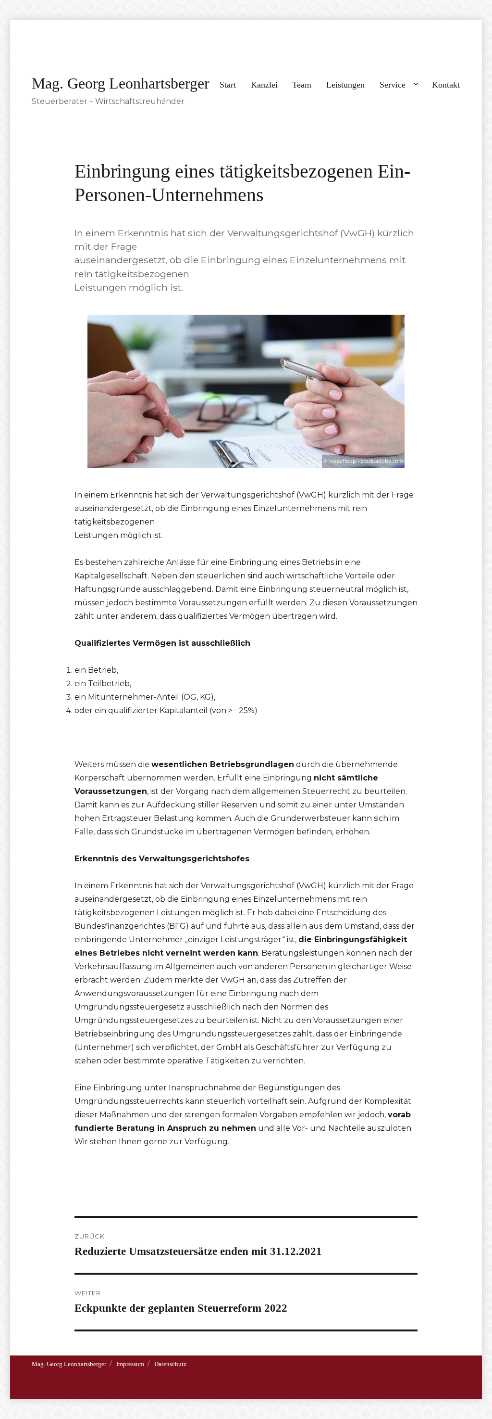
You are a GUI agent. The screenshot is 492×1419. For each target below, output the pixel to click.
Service (393, 84)
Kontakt (446, 84)
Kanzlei (264, 84)
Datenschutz (170, 1364)
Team (301, 84)
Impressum (130, 1364)
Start (228, 84)
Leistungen (345, 84)
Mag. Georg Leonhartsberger (120, 83)
